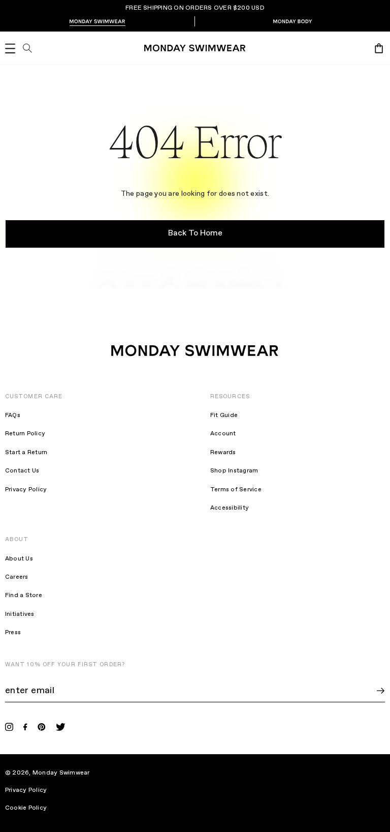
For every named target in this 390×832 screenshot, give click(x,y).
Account (223, 434)
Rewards (223, 453)
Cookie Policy (32, 808)
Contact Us (22, 471)
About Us (19, 559)
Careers (16, 577)
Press (13, 633)
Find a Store (23, 595)
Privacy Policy (26, 490)
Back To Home (195, 233)
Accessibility (229, 508)
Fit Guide (224, 415)
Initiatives (20, 614)
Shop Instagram (234, 471)
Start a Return (26, 453)
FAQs (12, 415)
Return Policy (25, 434)
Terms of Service (236, 490)
